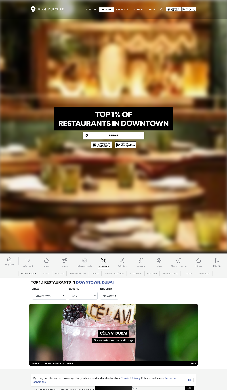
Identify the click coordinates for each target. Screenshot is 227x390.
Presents (122, 9)
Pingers (138, 9)
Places (106, 9)
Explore (91, 9)
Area (35, 289)
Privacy (136, 378)
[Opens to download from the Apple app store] (173, 9)
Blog (152, 9)
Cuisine (74, 289)
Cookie (125, 378)
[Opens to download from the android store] (188, 9)
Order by (106, 289)
